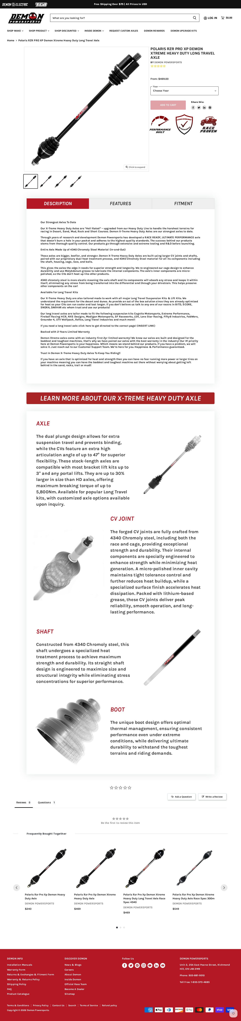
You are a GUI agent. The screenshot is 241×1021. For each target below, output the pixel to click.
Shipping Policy (16, 984)
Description (58, 203)
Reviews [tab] (21, 802)
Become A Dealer (74, 989)
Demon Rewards (154, 31)
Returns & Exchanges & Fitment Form (30, 974)
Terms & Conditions (18, 1005)
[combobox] (120, 18)
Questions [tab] (44, 802)
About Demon (73, 974)
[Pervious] (16, 887)
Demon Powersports (168, 62)
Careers (69, 969)
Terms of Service (89, 1005)
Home (10, 40)
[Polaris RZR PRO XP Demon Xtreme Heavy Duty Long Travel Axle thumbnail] (31, 181)
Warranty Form (16, 969)
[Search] (194, 18)
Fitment (183, 203)
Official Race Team (76, 984)
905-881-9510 (197, 975)
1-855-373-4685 (200, 982)
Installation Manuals (19, 964)
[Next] (224, 887)
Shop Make (14, 31)
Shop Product (38, 31)
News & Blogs (73, 964)
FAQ (9, 989)
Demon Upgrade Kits (184, 31)
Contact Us (58, 1005)
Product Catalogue (18, 993)
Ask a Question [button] (183, 796)
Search (72, 1005)
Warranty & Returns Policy (23, 979)
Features (120, 203)
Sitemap (70, 993)
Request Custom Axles (123, 31)
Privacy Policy (41, 1005)
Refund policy (109, 1005)
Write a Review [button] (214, 796)
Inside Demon (93, 31)
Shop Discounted (66, 31)
